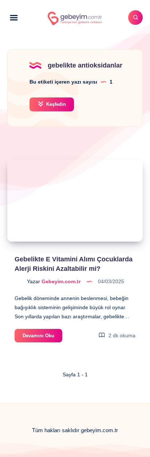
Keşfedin (55, 104)
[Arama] (135, 17)
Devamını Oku (42, 337)
